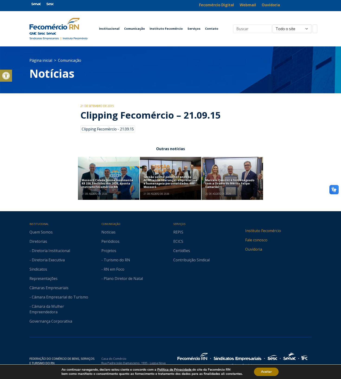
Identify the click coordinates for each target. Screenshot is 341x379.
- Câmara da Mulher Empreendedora (46, 309)
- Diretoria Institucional (49, 250)
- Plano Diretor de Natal (122, 278)
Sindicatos (38, 269)
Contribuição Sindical (191, 259)
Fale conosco (256, 240)
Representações (43, 278)
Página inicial (40, 60)
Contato (211, 28)
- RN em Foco (112, 269)
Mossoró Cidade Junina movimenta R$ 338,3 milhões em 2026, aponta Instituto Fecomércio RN (107, 183)
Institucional (109, 28)
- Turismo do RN (115, 259)
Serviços (193, 28)
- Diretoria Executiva (47, 259)
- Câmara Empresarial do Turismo (58, 297)
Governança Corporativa (50, 321)
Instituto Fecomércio (166, 28)
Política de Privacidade (174, 369)
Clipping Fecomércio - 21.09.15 (108, 129)
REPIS (178, 232)
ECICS (178, 241)
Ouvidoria (253, 249)
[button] (6, 76)
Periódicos (110, 241)
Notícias (51, 73)
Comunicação (134, 28)
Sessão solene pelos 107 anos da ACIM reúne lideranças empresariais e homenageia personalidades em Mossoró (170, 182)
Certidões (181, 250)
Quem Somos (41, 232)
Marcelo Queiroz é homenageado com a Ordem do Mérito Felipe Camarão (229, 183)
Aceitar (266, 371)
